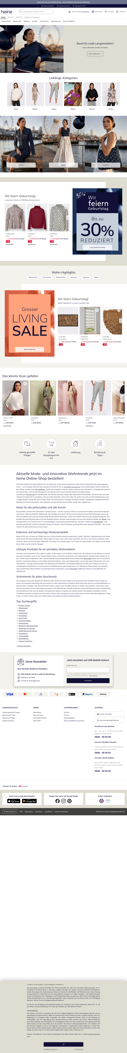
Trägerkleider (24, 636)
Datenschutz (29, 812)
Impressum (38, 812)
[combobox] (40, 11)
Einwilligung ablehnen (50, 1049)
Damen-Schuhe (24, 605)
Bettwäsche (33, 277)
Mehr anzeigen (93, 675)
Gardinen (73, 277)
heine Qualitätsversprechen (74, 721)
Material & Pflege (8, 718)
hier (75, 998)
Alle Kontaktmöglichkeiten (109, 720)
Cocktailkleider (97, 522)
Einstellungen (79, 1049)
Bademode (17, 21)
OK (63, 1044)
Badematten (60, 277)
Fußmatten (74, 569)
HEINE (36, 707)
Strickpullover (24, 638)
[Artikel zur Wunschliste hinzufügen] (22, 207)
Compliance (48, 812)
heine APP (37, 721)
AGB (21, 812)
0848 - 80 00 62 (103, 771)
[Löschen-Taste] (51, 11)
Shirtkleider (23, 616)
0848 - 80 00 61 (103, 752)
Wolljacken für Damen (27, 628)
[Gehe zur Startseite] (6, 12)
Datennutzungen (89, 988)
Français (25, 786)
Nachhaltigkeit (69, 718)
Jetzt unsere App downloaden (22, 796)
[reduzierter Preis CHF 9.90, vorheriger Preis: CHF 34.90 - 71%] (68, 321)
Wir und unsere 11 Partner (36, 988)
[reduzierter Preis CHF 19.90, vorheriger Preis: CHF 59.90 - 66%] (90, 321)
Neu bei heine (38, 715)
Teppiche (85, 277)
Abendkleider (40, 489)
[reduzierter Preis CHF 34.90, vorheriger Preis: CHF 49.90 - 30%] (15, 218)
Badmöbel (88, 558)
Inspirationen (56, 21)
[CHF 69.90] (15, 398)
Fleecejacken (23, 623)
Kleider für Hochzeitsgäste (28, 626)
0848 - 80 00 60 (103, 736)
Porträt (66, 712)
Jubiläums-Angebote (32, 17)
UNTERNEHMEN (71, 707)
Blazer (104, 519)
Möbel (96, 277)
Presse (66, 715)
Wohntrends (30, 494)
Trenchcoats (23, 613)
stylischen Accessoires (72, 487)
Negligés (22, 611)
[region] (63, 1017)
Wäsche (27, 21)
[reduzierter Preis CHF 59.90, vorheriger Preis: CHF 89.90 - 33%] (59, 218)
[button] (67, 217)
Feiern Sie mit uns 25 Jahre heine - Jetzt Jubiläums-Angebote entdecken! (63, 2)
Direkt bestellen (8, 721)
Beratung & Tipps (8, 715)
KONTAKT (99, 707)
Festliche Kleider (25, 621)
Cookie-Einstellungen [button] (61, 812)
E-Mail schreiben (104, 714)
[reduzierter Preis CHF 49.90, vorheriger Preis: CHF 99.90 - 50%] (37, 218)
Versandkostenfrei (40, 718)
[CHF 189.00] (70, 398)
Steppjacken (23, 608)
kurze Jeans (23, 618)
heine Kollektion (69, 21)
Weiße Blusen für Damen (28, 631)
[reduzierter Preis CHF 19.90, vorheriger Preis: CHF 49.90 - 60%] (112, 321)
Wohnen (11, 17)
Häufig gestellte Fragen (11, 712)
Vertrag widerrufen (10, 812)
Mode (3, 17)
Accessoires (44, 21)
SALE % (19, 17)
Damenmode (6, 21)
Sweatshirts (23, 633)
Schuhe (34, 21)
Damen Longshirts (25, 641)
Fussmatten (46, 277)
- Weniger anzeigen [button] (23, 646)
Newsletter (37, 712)
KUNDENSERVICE (10, 707)
